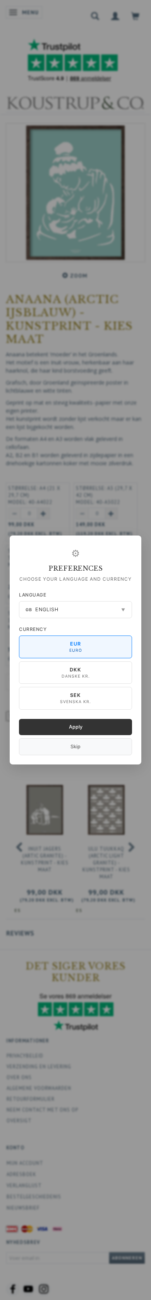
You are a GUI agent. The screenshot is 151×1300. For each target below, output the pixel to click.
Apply (75, 727)
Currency (32, 629)
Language (32, 595)
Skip (75, 746)
